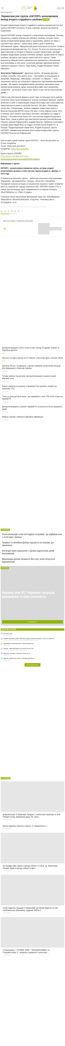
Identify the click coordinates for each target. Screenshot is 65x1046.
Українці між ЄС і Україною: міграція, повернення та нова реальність (28, 595)
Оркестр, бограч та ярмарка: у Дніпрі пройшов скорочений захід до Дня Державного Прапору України (31, 367)
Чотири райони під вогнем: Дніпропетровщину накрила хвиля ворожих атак (29, 377)
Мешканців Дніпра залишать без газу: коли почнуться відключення (28, 560)
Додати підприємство (32, 665)
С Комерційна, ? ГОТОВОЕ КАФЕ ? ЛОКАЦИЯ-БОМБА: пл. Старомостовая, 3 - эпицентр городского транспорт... (26, 951)
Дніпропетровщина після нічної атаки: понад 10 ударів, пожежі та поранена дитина (30, 349)
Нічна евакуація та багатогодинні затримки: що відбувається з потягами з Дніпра (32, 535)
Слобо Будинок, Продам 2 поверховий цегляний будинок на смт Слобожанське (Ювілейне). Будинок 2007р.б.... (30, 909)
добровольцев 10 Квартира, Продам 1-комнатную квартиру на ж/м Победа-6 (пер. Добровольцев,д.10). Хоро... (31, 815)
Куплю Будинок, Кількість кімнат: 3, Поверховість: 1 (25, 826)
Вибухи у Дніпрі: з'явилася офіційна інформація (22, 417)
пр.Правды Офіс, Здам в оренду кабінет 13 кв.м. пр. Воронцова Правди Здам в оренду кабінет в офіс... (30, 867)
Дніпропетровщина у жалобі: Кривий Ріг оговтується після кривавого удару (32, 407)
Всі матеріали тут (32, 622)
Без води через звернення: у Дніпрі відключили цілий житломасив (28, 552)
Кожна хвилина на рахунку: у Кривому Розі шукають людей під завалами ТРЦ (29, 387)
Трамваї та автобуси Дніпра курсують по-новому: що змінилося (28, 544)
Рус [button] (59, 8)
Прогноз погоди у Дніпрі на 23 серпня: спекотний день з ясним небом (32, 358)
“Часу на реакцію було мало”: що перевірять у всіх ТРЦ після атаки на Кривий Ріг (32, 397)
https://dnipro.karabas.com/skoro (15, 156)
